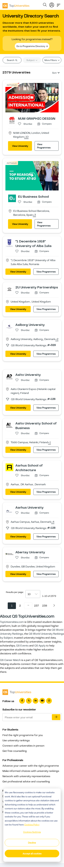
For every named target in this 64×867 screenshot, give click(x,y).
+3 (34, 215)
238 (44, 605)
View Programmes (44, 146)
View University (20, 145)
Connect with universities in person (23, 745)
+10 (26, 137)
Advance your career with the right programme (30, 765)
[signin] (52, 4)
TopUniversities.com (12, 622)
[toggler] (58, 4)
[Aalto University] (9, 376)
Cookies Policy (31, 824)
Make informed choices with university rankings (30, 771)
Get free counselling (14, 751)
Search (11, 60)
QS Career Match (10, 660)
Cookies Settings (32, 832)
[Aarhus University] (9, 509)
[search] (45, 5)
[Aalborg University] (9, 326)
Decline (32, 842)
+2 (56, 339)
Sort (54, 72)
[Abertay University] (9, 553)
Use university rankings (16, 740)
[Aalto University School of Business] (9, 425)
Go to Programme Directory (31, 46)
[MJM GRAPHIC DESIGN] (12, 120)
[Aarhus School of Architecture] (9, 467)
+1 (49, 442)
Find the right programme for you (22, 735)
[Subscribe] (56, 717)
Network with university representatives (26, 776)
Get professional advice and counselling (26, 781)
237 (36, 605)
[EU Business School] (12, 198)
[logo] (15, 4)
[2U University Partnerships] (9, 289)
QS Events (22, 645)
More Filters (50, 60)
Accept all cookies (32, 853)
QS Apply (39, 645)
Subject (30, 60)
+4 (52, 522)
